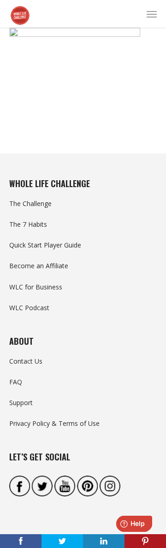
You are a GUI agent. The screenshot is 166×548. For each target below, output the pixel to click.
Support (21, 402)
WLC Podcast (29, 307)
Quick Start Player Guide (45, 245)
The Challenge (30, 203)
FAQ (15, 381)
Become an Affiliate (38, 265)
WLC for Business (35, 287)
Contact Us (25, 361)
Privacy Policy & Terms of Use (54, 423)
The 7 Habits (28, 224)
